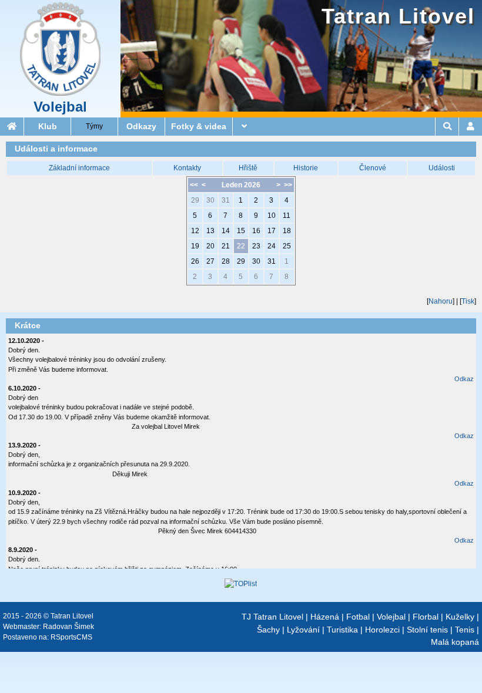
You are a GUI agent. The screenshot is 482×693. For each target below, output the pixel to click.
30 (210, 200)
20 (210, 246)
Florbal (426, 616)
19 (195, 246)
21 (226, 246)
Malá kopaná (455, 642)
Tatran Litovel (398, 16)
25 (287, 246)
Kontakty (187, 168)
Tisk (467, 301)
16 (256, 231)
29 (195, 200)
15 (241, 231)
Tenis (464, 629)
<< (194, 185)
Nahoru (441, 301)
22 (241, 246)
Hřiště (248, 168)
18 (287, 231)
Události (442, 168)
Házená (324, 616)
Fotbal (358, 616)
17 (271, 231)
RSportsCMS (71, 637)
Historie (305, 168)
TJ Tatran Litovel (272, 616)
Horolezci (382, 629)
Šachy (268, 629)
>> (288, 185)
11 (286, 215)
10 (271, 215)
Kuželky (460, 616)
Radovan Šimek (68, 627)
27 (210, 261)
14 (226, 231)
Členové (372, 168)
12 (195, 231)
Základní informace (79, 168)
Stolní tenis (427, 629)
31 (226, 200)
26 (195, 261)
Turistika (342, 629)
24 (271, 246)
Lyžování (303, 629)
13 (210, 231)
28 (226, 261)
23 (256, 246)
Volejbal (60, 107)
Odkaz (464, 378)
